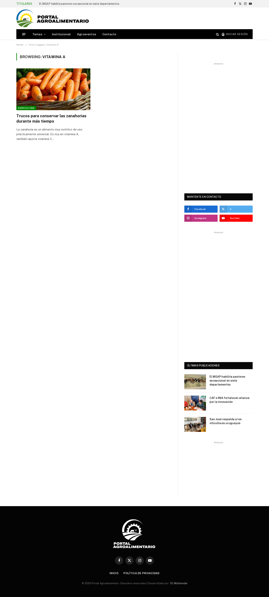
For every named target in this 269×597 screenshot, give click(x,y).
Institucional (61, 34)
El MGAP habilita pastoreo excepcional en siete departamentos (79, 3)
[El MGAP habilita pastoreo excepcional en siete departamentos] (195, 381)
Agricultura (26, 108)
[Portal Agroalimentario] (52, 18)
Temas (37, 34)
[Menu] (24, 34)
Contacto (109, 34)
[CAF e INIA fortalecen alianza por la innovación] (195, 403)
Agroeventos (86, 34)
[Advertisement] (181, 18)
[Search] (217, 34)
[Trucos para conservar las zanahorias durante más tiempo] (53, 89)
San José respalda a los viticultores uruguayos (226, 421)
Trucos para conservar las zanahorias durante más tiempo (51, 119)
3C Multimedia (178, 583)
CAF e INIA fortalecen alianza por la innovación (230, 399)
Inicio (114, 573)
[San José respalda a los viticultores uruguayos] (195, 424)
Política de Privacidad (141, 573)
